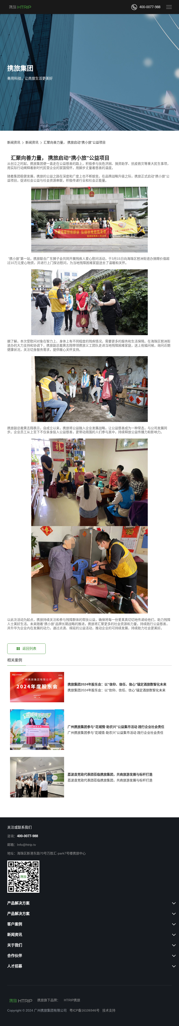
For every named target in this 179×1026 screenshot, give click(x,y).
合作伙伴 (14, 956)
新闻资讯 (13, 142)
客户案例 (14, 924)
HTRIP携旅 (72, 1000)
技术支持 (108, 1010)
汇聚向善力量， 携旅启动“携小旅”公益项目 (75, 142)
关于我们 (14, 945)
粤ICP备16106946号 (84, 1010)
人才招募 (14, 966)
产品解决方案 (18, 903)
